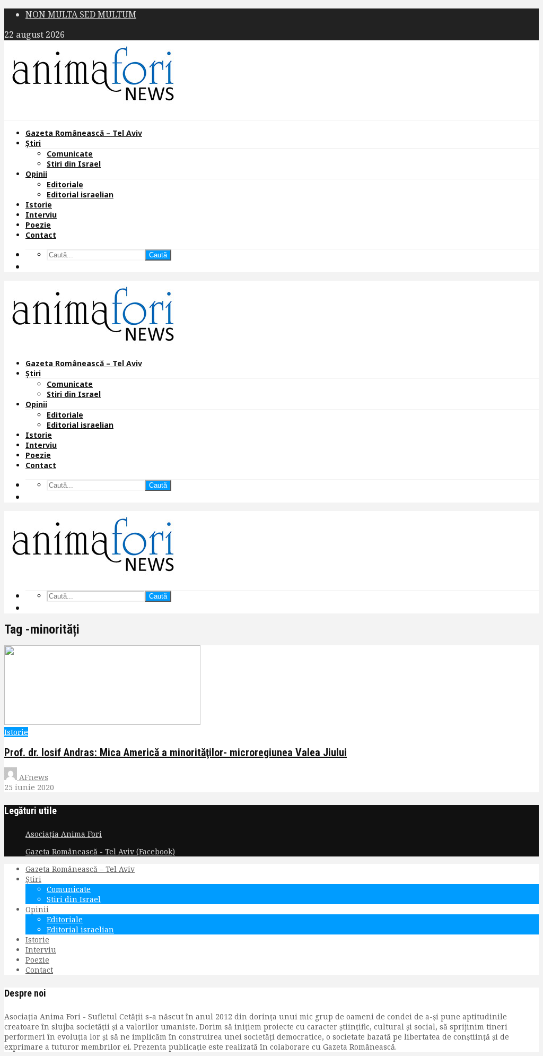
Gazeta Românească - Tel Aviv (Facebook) (100, 851)
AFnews (32, 777)
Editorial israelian (80, 194)
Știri (33, 143)
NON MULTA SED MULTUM (80, 14)
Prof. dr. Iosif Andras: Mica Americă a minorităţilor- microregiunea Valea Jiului (175, 752)
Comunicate (70, 154)
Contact (40, 235)
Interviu (41, 215)
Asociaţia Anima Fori (63, 834)
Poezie (38, 225)
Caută (158, 255)
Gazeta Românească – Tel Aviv (83, 133)
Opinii (36, 174)
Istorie (38, 205)
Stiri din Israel (74, 164)
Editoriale (65, 184)
